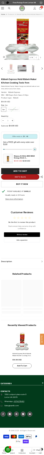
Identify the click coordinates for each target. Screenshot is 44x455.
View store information (14, 199)
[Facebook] (3, 414)
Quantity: (5, 116)
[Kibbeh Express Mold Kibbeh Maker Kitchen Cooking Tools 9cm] (22, 341)
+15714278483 (18, 401)
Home (3, 14)
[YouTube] (29, 414)
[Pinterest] (16, 414)
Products (11, 14)
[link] (11, 309)
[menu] (2, 8)
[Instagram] (9, 414)
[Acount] (34, 8)
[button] (36, 57)
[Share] (41, 177)
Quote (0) (42, 339)
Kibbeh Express (14, 92)
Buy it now (22, 184)
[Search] (9, 8)
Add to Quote (20, 177)
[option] (22, 39)
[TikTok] (23, 414)
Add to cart (20, 171)
